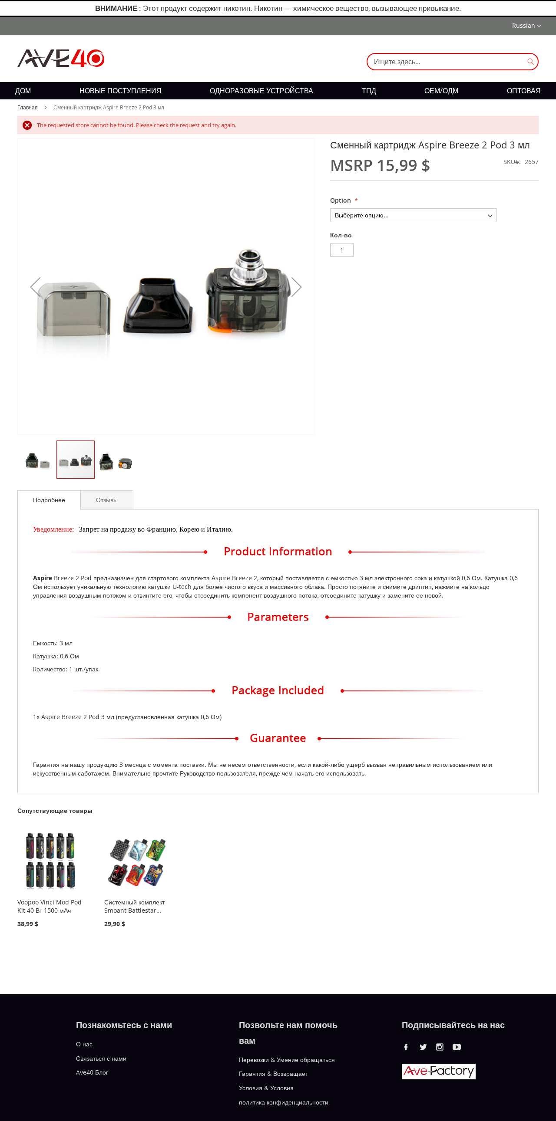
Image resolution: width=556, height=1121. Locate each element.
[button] (526, 26)
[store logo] (60, 58)
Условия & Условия (266, 1088)
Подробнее (49, 500)
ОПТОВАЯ (524, 90)
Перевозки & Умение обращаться (287, 1059)
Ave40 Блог (92, 1072)
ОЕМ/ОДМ (441, 90)
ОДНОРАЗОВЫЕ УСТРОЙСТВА (261, 90)
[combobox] (453, 61)
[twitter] (423, 1047)
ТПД (369, 90)
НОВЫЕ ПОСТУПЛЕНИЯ (120, 90)
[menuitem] (23, 90)
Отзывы (107, 500)
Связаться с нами (101, 1058)
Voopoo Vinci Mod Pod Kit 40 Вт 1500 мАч (49, 906)
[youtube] (457, 1047)
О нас (84, 1044)
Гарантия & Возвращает (273, 1073)
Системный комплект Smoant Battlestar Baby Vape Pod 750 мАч (134, 914)
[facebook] (406, 1047)
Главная (27, 107)
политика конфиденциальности (283, 1102)
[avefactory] (439, 1077)
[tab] (49, 500)
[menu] (278, 90)
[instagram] (440, 1047)
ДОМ (23, 90)
